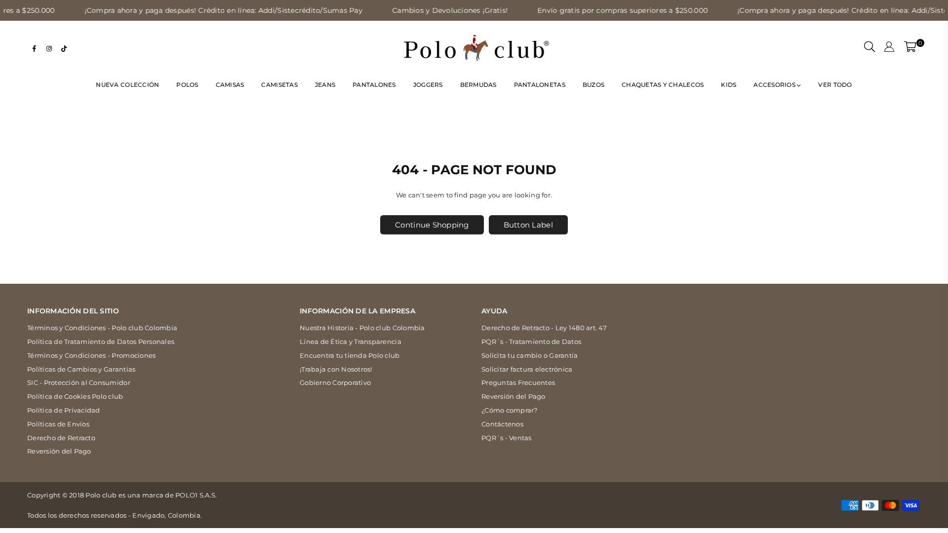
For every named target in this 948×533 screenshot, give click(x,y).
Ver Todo (835, 84)
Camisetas (279, 84)
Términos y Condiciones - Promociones (91, 355)
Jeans (325, 84)
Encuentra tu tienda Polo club (350, 355)
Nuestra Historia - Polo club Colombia (362, 328)
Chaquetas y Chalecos (663, 84)
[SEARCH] (869, 47)
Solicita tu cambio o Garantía (529, 355)
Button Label (528, 224)
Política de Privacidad (63, 410)
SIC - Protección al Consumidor (78, 382)
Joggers (428, 84)
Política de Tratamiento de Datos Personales (100, 341)
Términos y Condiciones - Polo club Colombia (102, 328)
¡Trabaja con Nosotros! (336, 369)
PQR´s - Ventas (506, 438)
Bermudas (478, 84)
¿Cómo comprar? (509, 410)
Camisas (230, 84)
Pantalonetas (539, 84)
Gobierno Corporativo (335, 382)
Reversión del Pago (59, 451)
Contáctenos (502, 424)
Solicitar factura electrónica (527, 369)
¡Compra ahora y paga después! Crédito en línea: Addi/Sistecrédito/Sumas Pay (204, 10)
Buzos (593, 84)
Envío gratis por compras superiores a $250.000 (603, 10)
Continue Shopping (432, 224)
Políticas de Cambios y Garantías (81, 369)
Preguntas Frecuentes (518, 382)
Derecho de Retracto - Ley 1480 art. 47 (544, 328)
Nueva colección (127, 84)
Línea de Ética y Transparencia (350, 341)
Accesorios (775, 84)
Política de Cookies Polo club (75, 396)
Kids (728, 84)
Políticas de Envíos (58, 424)
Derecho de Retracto (61, 438)
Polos (187, 84)
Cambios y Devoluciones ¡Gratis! (430, 10)
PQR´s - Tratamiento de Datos (531, 341)
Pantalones (374, 84)
